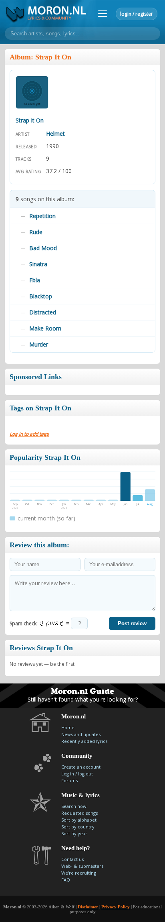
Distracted (42, 312)
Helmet (55, 133)
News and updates (81, 734)
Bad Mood (43, 248)
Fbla (34, 280)
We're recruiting (78, 873)
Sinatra (38, 264)
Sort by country (78, 827)
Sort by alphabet (79, 820)
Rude (35, 232)
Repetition (42, 216)
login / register (136, 13)
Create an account (81, 767)
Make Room (45, 328)
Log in (67, 774)
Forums (69, 780)
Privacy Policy (115, 906)
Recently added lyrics (84, 741)
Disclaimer (88, 906)
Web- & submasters (82, 866)
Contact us (72, 859)
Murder (38, 344)
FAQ (65, 880)
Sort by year (74, 833)
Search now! (74, 806)
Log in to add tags (29, 433)
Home (67, 727)
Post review (132, 623)
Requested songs (79, 813)
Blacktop (40, 296)
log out (85, 774)
